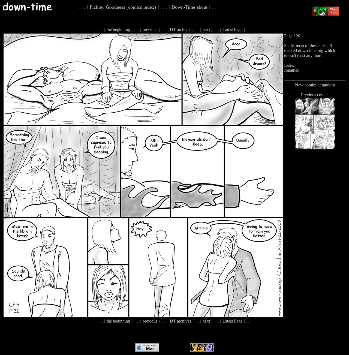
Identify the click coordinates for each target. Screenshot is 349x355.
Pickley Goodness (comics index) (123, 7)
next (206, 29)
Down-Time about (189, 7)
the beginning (118, 29)
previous (150, 29)
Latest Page (232, 29)
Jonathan (291, 70)
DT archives (180, 29)
